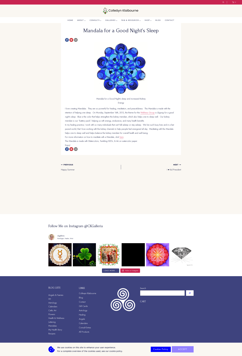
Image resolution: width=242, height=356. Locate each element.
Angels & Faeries (55, 295)
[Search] (190, 293)
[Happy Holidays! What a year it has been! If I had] (108, 254)
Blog (158, 20)
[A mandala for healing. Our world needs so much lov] (157, 254)
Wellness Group (147, 112)
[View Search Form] (223, 2)
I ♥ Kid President (174, 167)
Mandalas (52, 325)
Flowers (51, 314)
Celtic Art (52, 310)
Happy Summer (68, 167)
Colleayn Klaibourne (87, 293)
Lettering (52, 322)
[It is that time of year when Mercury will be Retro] (60, 254)
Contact (169, 20)
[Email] (76, 40)
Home (70, 20)
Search (143, 288)
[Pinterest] (71, 40)
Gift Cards (83, 306)
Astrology (52, 302)
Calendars (52, 306)
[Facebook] (67, 40)
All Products (84, 331)
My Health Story (55, 329)
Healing (82, 314)
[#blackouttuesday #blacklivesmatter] (133, 254)
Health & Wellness (56, 318)
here (121, 137)
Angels (82, 318)
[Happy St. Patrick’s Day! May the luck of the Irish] (84, 254)
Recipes (51, 333)
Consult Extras (85, 327)
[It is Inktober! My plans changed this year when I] (182, 254)
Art (49, 298)
